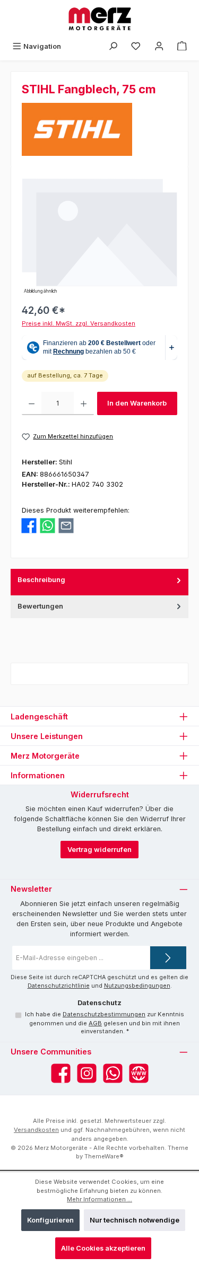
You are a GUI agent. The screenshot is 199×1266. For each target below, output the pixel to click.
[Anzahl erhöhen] (83, 403)
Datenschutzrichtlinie (59, 985)
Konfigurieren (50, 1220)
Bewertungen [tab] (40, 606)
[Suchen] (113, 46)
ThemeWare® (104, 1156)
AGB (95, 1023)
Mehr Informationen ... (99, 1199)
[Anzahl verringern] (31, 403)
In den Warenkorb (137, 403)
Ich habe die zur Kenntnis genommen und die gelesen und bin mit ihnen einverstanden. (104, 1022)
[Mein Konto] (159, 46)
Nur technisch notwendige (134, 1220)
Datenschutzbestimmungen (104, 1014)
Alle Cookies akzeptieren (103, 1248)
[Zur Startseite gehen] (99, 18)
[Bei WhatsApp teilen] (47, 525)
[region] (99, 236)
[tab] (99, 582)
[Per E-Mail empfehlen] (66, 525)
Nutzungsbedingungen (137, 985)
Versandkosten (36, 1129)
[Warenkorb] (182, 46)
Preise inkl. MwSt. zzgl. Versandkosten (78, 323)
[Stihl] (99, 129)
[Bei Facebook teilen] (29, 525)
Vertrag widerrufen (99, 850)
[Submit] (168, 958)
